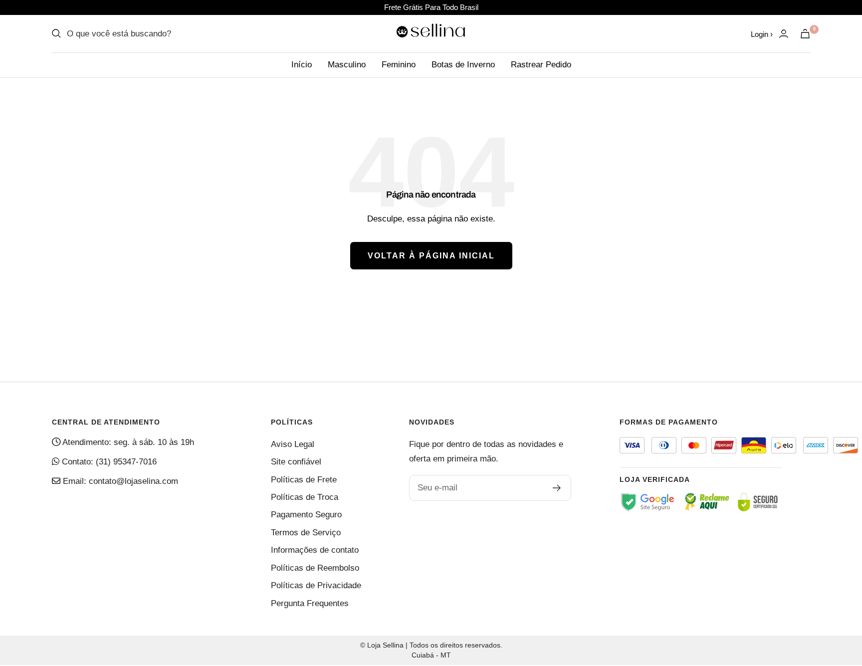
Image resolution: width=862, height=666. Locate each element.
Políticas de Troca (304, 497)
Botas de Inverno (463, 64)
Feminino (399, 64)
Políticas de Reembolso (315, 568)
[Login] (783, 33)
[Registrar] (557, 487)
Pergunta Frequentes (310, 603)
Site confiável (296, 461)
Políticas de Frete (304, 479)
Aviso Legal (292, 444)
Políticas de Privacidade (316, 585)
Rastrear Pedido (541, 64)
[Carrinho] (805, 33)
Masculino (347, 64)
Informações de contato (315, 550)
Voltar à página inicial (431, 255)
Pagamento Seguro (306, 514)
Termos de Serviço (306, 532)
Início (301, 64)
